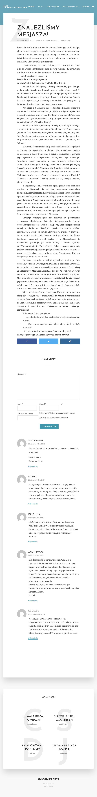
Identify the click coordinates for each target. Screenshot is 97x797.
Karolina (34, 514)
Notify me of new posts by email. (54, 418)
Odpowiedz (33, 466)
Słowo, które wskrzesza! (64, 718)
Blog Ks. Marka (53, 6)
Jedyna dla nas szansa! (64, 747)
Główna (31, 6)
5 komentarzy (65, 40)
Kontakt (86, 6)
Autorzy (41, 6)
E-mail (42, 404)
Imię (20, 404)
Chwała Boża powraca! (32, 718)
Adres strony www (25, 413)
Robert (32, 477)
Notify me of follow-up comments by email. (57, 413)
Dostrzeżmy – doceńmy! (32, 747)
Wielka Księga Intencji (70, 6)
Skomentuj (22, 374)
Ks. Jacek (25, 40)
